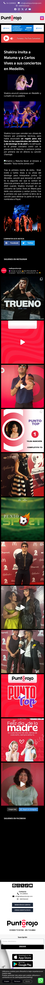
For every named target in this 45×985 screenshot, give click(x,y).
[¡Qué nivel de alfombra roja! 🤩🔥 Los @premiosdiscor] (22, 474)
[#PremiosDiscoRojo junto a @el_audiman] (22, 651)
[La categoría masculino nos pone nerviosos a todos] (22, 784)
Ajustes (27, 981)
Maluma (19, 149)
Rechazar (17, 981)
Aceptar (6, 981)
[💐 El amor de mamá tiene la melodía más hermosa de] (22, 739)
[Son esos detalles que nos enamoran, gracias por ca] (22, 430)
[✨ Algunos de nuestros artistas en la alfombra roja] (22, 563)
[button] (42, 18)
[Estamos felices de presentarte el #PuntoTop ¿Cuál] (22, 695)
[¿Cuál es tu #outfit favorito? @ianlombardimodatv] (22, 386)
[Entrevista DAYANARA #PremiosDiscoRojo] (22, 607)
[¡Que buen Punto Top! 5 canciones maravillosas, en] (22, 342)
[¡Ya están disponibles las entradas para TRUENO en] (22, 298)
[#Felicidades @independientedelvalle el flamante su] (22, 518)
